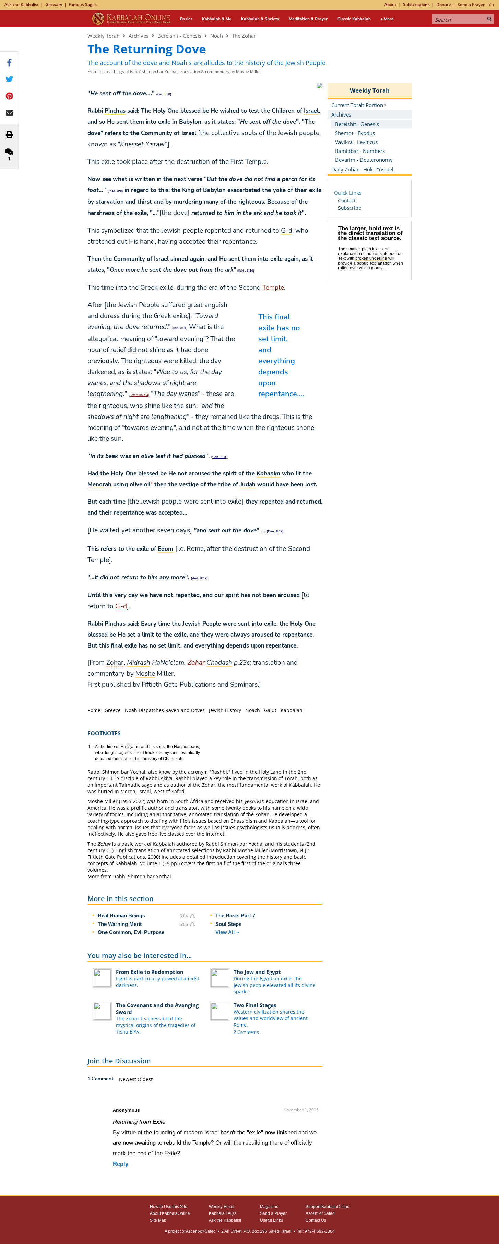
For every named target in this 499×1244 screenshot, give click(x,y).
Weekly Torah (103, 35)
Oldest (145, 1079)
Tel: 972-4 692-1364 (316, 1231)
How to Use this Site (168, 1206)
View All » (227, 932)
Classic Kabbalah (354, 19)
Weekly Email (221, 1206)
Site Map (158, 1220)
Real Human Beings (121, 915)
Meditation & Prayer (308, 19)
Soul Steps (228, 924)
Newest (128, 1079)
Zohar (196, 662)
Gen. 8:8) (164, 94)
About (390, 5)
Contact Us (316, 1220)
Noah (216, 35)
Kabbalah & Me (216, 19)
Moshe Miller (102, 801)
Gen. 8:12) (275, 531)
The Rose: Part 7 (235, 915)
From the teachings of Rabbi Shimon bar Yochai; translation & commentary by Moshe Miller (174, 71)
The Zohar (244, 35)
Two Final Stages (255, 1005)
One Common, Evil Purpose (131, 932)
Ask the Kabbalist (21, 5)
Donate (443, 5)
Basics (186, 19)
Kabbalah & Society (260, 19)
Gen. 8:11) (219, 457)
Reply (120, 1164)
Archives (138, 35)
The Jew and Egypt (257, 971)
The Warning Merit (120, 924)
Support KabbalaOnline (327, 1206)
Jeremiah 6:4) (140, 395)
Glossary (53, 5)
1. (90, 747)
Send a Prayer (471, 5)
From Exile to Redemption (149, 971)
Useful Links (271, 1220)
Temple (273, 287)
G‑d (121, 606)
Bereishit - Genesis (179, 35)
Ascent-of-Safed (201, 1231)
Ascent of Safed (320, 1213)
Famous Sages (83, 5)
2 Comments (246, 1032)
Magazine (269, 1206)
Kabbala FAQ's (222, 1213)
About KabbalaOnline (170, 1213)
